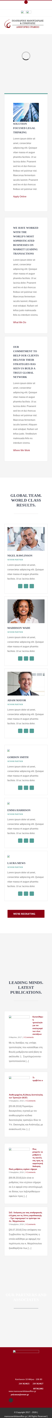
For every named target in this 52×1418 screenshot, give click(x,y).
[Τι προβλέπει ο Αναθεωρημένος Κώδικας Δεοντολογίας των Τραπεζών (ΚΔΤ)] (19, 1084)
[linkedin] (26, 586)
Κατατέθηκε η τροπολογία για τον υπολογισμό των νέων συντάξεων (37, 1025)
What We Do (20, 322)
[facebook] (11, 1400)
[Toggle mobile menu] (46, 29)
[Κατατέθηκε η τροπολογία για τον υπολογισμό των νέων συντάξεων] (19, 1023)
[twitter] (20, 586)
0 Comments (29, 1037)
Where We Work (22, 450)
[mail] (32, 586)
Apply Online (20, 196)
